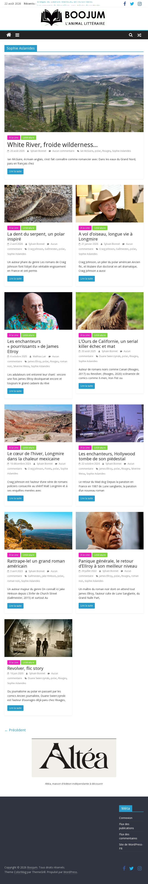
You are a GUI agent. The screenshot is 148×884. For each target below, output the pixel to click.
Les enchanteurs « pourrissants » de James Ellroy (33, 346)
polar (98, 151)
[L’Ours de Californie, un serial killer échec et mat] (110, 294)
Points (48, 468)
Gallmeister (51, 249)
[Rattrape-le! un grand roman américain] (38, 514)
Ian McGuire (86, 151)
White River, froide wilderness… (52, 144)
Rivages (106, 151)
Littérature (28, 137)
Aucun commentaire (63, 151)
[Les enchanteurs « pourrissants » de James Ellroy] (38, 294)
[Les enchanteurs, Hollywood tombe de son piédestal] (110, 407)
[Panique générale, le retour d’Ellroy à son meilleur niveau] (110, 514)
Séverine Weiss (21, 366)
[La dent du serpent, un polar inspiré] (38, 187)
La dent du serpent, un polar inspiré (36, 236)
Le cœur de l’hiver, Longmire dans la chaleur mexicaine (35, 455)
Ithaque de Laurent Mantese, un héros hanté (65, 3)
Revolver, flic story (25, 668)
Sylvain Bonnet (38, 151)
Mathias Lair (40, 356)
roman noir (13, 581)
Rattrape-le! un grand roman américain (36, 563)
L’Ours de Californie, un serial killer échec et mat (108, 343)
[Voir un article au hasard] (139, 35)
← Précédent (15, 730)
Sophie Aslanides (121, 151)
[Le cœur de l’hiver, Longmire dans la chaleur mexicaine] (38, 407)
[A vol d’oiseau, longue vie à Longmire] (110, 187)
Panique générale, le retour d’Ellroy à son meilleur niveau (108, 563)
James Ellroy (34, 361)
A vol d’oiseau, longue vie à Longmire (106, 236)
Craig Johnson (35, 249)
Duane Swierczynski (109, 356)
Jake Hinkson (49, 576)
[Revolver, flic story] (38, 621)
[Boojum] (8, 35)
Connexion (125, 818)
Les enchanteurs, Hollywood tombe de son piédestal (107, 456)
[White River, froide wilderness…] (74, 57)
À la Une (13, 137)
